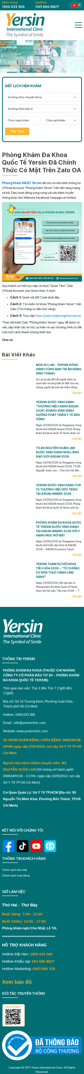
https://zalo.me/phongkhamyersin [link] (58, 316)
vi (79, 5)
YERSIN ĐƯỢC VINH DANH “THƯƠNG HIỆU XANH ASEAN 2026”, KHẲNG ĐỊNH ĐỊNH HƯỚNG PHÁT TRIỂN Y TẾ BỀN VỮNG (58, 410)
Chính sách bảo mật (14, 869)
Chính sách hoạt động (16, 875)
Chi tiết (77, 393)
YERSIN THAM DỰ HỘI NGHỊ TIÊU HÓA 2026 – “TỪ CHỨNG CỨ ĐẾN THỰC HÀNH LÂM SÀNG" (58, 570)
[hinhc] (32, 66)
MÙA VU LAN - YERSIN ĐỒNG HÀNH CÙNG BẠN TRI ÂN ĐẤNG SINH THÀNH (59, 369)
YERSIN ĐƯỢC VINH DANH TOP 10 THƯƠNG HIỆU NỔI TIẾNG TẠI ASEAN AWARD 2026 (58, 489)
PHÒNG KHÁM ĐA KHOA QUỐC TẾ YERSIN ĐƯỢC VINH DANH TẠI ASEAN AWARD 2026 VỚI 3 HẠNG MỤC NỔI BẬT (58, 529)
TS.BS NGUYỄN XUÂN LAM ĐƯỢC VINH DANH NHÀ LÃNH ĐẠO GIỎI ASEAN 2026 (57, 452)
